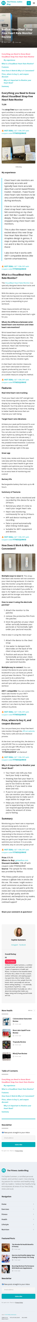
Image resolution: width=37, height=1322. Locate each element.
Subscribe (29, 3)
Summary (5, 86)
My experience (9, 60)
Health (5, 25)
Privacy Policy (19, 1150)
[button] (34, 3)
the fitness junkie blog (10, 1314)
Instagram (14, 945)
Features (5, 67)
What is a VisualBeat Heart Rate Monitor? (18, 63)
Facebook (22, 945)
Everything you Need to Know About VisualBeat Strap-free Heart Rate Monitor (18, 55)
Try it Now (10, 962)
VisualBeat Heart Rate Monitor (17, 283)
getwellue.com (21, 860)
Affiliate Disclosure (15, 1317)
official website (28, 731)
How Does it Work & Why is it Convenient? (18, 70)
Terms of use (5, 1317)
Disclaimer (24, 1317)
